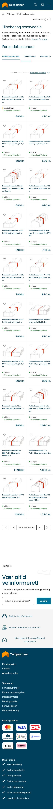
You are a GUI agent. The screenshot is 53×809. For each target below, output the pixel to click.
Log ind (43, 601)
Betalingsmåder (10, 701)
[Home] (4, 14)
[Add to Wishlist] (4, 81)
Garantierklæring (10, 710)
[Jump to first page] (6, 527)
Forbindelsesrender (11, 56)
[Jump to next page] (39, 527)
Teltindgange (30, 56)
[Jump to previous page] (14, 527)
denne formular (39, 39)
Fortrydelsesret (9, 705)
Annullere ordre (10, 673)
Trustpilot (6, 565)
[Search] (35, 5)
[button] (42, 4)
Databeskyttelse (10, 696)
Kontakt (6, 668)
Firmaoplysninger (10, 687)
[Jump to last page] (47, 527)
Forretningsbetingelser (13, 692)
